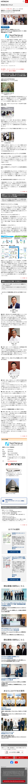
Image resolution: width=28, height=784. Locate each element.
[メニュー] (26, 1)
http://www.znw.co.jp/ (12, 461)
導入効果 (3, 69)
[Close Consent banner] (26, 769)
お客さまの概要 (12, 70)
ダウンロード (13, 551)
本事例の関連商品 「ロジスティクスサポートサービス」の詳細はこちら (14, 501)
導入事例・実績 (9, 8)
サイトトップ (3, 8)
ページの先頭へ (23, 191)
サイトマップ (3, 766)
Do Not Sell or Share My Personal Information (14, 781)
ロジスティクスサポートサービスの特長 (15, 69)
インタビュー (3, 70)
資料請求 (7, 757)
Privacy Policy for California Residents (14, 778)
